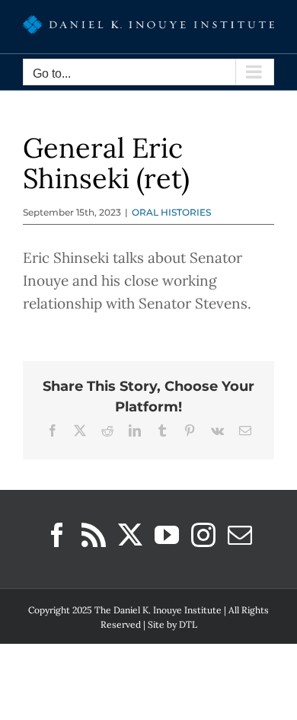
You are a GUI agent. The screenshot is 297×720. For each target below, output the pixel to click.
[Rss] (93, 535)
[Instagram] (203, 535)
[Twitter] (130, 535)
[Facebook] (57, 535)
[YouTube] (167, 535)
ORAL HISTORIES (171, 212)
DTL (188, 624)
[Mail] (240, 535)
